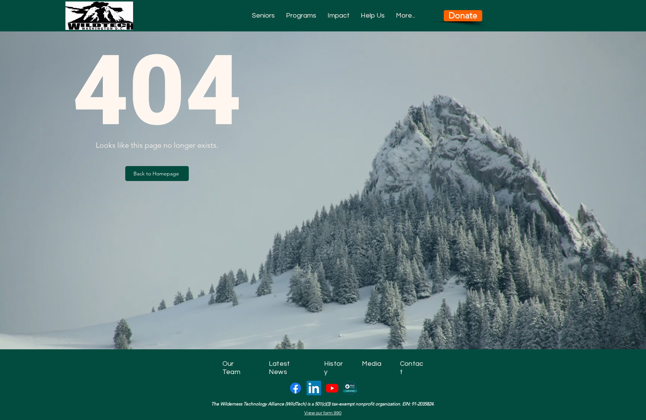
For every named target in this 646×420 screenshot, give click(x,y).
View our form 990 (323, 413)
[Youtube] (332, 388)
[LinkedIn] (314, 388)
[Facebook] (295, 388)
